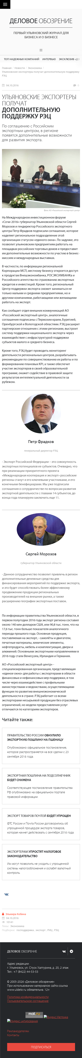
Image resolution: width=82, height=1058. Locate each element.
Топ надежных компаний (21, 59)
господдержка (25, 930)
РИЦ (49, 930)
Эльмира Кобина (16, 914)
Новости (20, 68)
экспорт (41, 930)
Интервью (49, 59)
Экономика (35, 68)
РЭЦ (56, 930)
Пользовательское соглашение (28, 1001)
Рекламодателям (18, 1031)
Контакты (13, 1035)
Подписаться (41, 1047)
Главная (7, 68)
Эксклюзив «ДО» (70, 59)
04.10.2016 (12, 85)
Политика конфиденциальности (28, 997)
